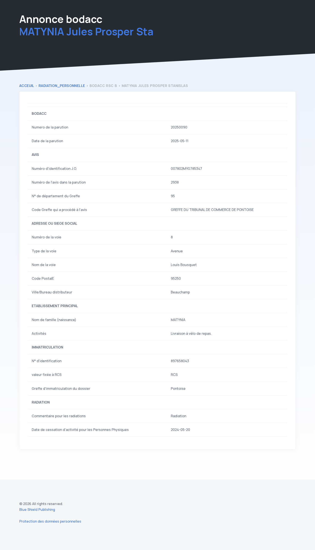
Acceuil (27, 85)
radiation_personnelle (62, 85)
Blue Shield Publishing (37, 509)
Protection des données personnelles (50, 521)
